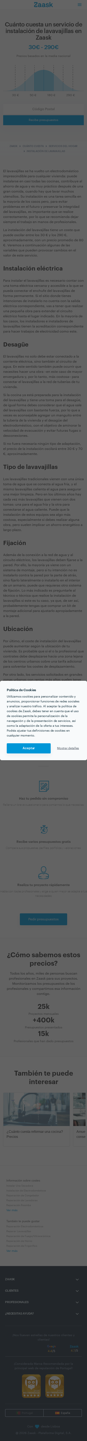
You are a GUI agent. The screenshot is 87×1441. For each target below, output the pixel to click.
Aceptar (29, 748)
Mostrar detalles (68, 748)
